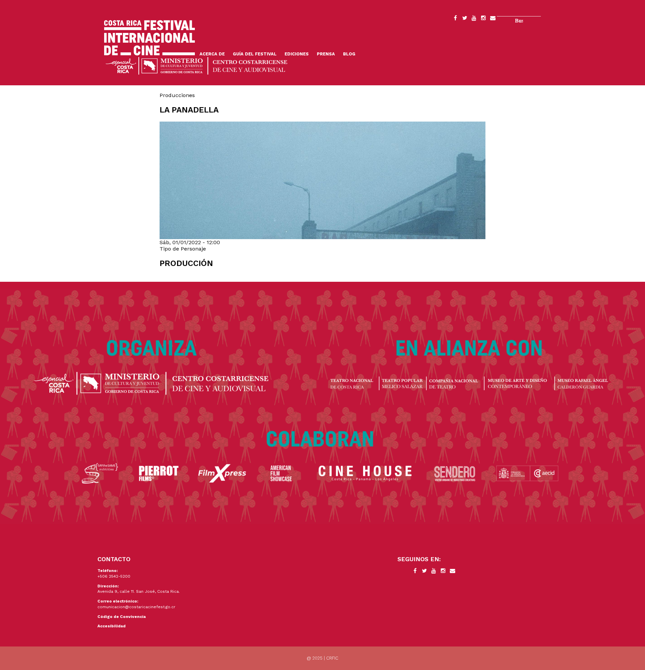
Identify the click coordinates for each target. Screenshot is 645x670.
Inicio (149, 37)
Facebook (455, 19)
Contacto (493, 19)
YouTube (474, 19)
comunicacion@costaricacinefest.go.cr (136, 607)
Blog (349, 53)
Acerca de (212, 53)
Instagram (483, 19)
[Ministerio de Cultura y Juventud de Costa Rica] (196, 65)
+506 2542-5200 (113, 576)
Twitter (465, 19)
